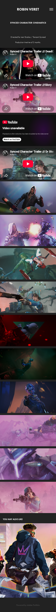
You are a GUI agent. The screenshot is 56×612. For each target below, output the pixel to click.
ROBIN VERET (28, 9)
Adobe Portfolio (33, 605)
